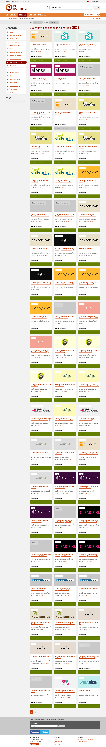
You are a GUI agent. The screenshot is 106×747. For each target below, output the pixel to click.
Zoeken (96, 7)
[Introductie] (7, 15)
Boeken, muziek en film (15, 45)
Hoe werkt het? (96, 18)
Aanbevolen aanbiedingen (16, 35)
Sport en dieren (13, 89)
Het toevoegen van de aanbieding (85, 739)
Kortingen (22, 15)
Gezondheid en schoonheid (16, 62)
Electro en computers (15, 49)
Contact (55, 739)
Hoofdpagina (9, 18)
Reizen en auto (13, 82)
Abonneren (61, 726)
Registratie (89, 15)
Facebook (35, 732)
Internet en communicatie (16, 69)
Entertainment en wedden (16, 52)
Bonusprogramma (58, 741)
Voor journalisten (57, 742)
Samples (32, 15)
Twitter (45, 732)
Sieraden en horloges (15, 86)
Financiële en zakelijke (15, 55)
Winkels (13, 15)
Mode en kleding (14, 75)
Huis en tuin (13, 65)
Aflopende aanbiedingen (16, 42)
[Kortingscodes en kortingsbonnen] (16, 10)
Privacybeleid (69, 726)
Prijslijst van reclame (82, 741)
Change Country (34, 744)
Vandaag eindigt (14, 38)
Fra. (98, 1)
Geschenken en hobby (15, 59)
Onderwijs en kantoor (15, 79)
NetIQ (42, 739)
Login (98, 15)
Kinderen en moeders (15, 72)
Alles (11, 32)
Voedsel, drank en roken (15, 92)
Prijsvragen (42, 15)
